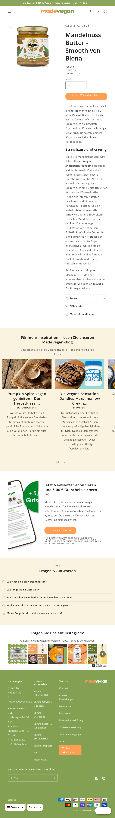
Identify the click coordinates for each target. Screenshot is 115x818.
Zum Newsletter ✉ (60, 530)
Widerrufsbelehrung (70, 727)
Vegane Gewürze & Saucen (43, 703)
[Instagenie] (99, 666)
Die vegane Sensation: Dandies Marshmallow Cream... (79, 398)
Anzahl (68, 79)
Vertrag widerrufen (68, 750)
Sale (36, 752)
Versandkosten (88, 73)
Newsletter (65, 706)
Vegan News (40, 759)
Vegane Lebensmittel (41, 693)
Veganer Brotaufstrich (41, 736)
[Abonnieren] (53, 778)
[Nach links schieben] (50, 462)
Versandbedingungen (70, 734)
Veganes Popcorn (43, 745)
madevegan (85, 810)
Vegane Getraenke (39, 714)
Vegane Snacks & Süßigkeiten (43, 725)
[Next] (103, 654)
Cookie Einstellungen (66, 697)
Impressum (65, 713)
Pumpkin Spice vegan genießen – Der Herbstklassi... (27, 398)
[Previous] (12, 654)
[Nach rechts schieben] (64, 462)
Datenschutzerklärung (71, 720)
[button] (9, 11)
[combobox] (13, 807)
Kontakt (63, 688)
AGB (61, 741)
